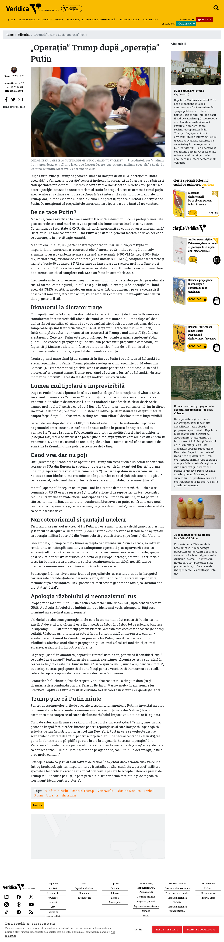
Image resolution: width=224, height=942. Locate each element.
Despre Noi (168, 23)
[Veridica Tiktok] (6, 912)
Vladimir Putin (56, 791)
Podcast (208, 888)
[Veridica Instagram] (6, 904)
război (149, 791)
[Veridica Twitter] (31, 896)
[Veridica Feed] (31, 912)
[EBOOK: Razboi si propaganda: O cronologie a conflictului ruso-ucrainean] (196, 289)
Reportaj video (208, 893)
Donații (206, 19)
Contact (53, 888)
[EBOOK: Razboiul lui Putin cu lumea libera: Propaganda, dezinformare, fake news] (196, 336)
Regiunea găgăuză (146, 901)
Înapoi (37, 805)
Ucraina (52, 795)
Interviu (115, 893)
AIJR (52, 907)
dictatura (69, 795)
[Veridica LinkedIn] (6, 896)
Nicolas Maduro (129, 791)
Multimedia (149, 19)
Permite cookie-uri (201, 929)
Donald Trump (83, 791)
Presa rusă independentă (177, 888)
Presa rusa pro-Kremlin (177, 893)
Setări (138, 929)
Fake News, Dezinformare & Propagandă (91, 19)
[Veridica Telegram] (18, 912)
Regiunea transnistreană (146, 906)
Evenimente (53, 893)
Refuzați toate (167, 929)
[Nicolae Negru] (14, 69)
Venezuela (105, 791)
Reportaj (115, 897)
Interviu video (208, 897)
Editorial (24, 34)
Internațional (84, 897)
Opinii (58, 19)
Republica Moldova (84, 888)
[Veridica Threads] (18, 904)
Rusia (38, 795)
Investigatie (115, 902)
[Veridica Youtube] (31, 904)
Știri (10, 19)
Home (9, 34)
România (84, 893)
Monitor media (129, 19)
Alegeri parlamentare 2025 (35, 19)
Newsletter (187, 19)
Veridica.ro (188, 23)
